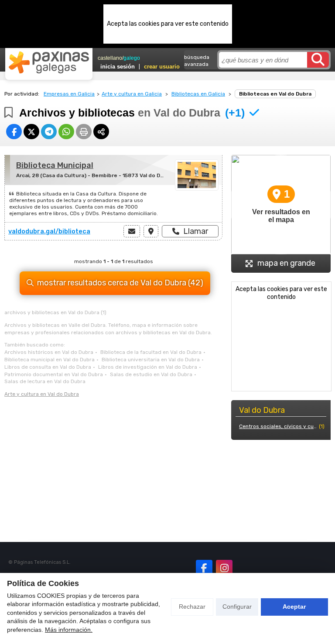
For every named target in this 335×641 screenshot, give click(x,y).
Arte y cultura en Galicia (132, 94)
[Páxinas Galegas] (48, 62)
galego (131, 58)
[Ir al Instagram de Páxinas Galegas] (224, 568)
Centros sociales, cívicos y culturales (278, 426)
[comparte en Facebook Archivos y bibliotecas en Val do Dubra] (14, 131)
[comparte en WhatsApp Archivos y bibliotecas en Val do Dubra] (66, 131)
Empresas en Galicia (69, 94)
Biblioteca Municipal (54, 165)
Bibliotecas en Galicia (198, 94)
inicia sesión (117, 66)
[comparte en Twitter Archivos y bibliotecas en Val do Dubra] (31, 131)
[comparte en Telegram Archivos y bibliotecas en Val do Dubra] (49, 131)
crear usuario (162, 66)
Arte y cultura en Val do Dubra (41, 394)
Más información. (68, 629)
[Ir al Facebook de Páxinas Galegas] (204, 568)
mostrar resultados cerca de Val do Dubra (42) (120, 283)
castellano (110, 58)
